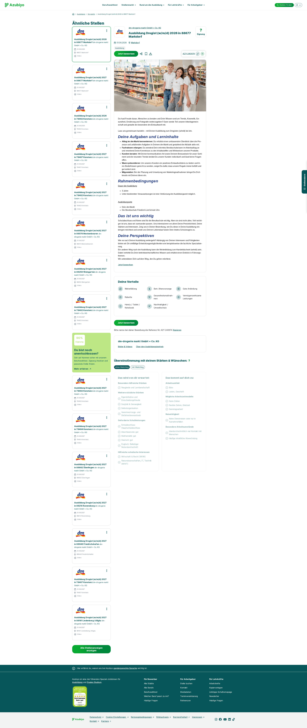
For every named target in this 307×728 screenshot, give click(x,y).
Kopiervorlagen (216, 687)
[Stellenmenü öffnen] (107, 30)
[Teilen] (141, 53)
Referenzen (185, 700)
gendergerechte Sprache (125, 668)
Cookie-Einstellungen (116, 717)
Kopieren (177, 330)
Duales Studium (94, 682)
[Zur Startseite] (14, 5)
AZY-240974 (189, 53)
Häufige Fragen (151, 700)
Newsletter (214, 696)
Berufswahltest (110, 5)
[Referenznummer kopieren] (198, 54)
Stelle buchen (186, 683)
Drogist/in (91, 14)
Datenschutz (95, 717)
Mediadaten (185, 692)
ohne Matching (122, 367)
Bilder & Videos (125, 346)
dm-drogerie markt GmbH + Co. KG (145, 28)
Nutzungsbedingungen (141, 717)
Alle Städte (149, 683)
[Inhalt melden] (150, 53)
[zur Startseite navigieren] (73, 14)
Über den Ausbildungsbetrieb (149, 346)
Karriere (105, 721)
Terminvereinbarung (189, 696)
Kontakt (183, 687)
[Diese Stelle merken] (146, 53)
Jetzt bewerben (126, 53)
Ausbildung (81, 14)
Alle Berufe (149, 687)
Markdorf (135, 42)
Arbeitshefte (214, 683)
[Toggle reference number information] (202, 54)
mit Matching (138, 367)
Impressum (197, 717)
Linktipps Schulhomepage (220, 692)
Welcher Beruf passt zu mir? (156, 696)
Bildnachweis (162, 717)
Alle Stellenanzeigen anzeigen (91, 649)
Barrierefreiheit (180, 717)
